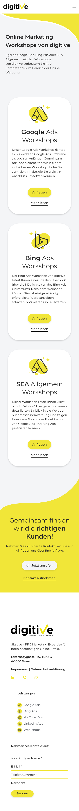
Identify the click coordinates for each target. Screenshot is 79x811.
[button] (74, 7)
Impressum (19, 669)
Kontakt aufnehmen (39, 578)
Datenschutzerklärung (48, 669)
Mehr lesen (39, 203)
